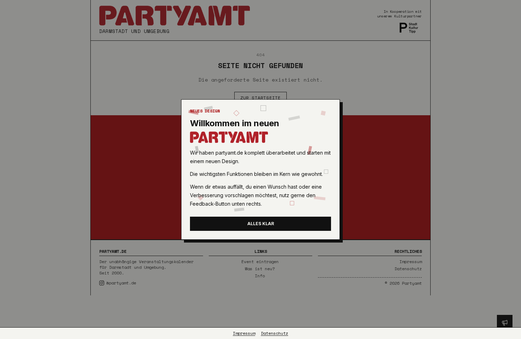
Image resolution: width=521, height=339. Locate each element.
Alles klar (260, 223)
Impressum (244, 333)
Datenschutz (274, 333)
